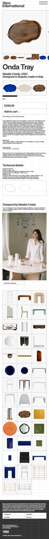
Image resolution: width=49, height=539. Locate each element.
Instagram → (8, 514)
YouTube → (29, 517)
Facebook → (30, 514)
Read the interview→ (11, 283)
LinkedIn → (7, 517)
